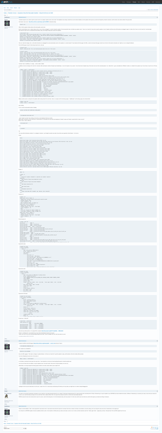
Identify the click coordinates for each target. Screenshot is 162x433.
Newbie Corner (12, 13)
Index (5, 7)
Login (19, 7)
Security (148, 2)
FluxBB (156, 428)
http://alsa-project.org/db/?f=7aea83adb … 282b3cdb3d (52, 330)
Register (15, 7)
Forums (134, 2)
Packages (129, 2)
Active (152, 9)
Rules (8, 7)
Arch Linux (7, 2)
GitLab (143, 2)
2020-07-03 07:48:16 (22, 391)
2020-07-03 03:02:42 (22, 340)
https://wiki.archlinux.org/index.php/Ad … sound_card (44, 343)
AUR (153, 2)
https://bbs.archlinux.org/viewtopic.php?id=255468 (39, 21)
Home (123, 2)
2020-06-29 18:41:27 (22, 17)
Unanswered (156, 9)
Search (11, 7)
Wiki (139, 2)
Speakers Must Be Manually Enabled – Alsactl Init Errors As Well (35, 13)
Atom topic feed (155, 427)
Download (158, 2)
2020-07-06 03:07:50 (22, 406)
